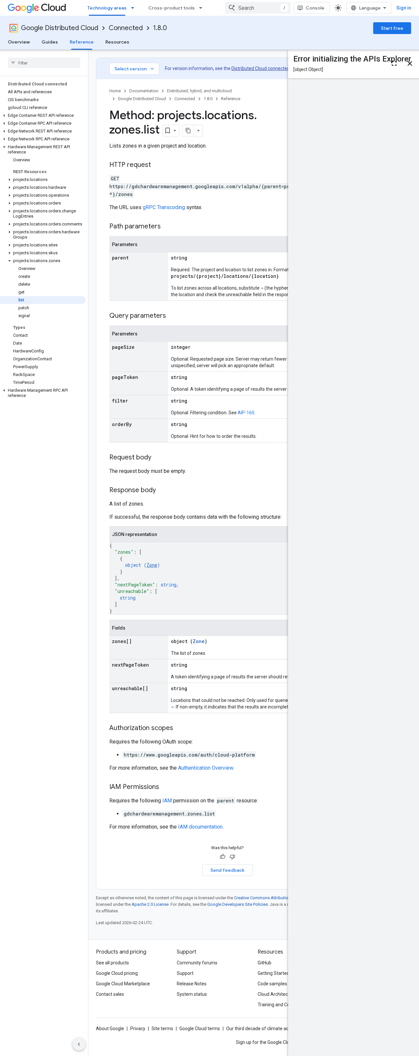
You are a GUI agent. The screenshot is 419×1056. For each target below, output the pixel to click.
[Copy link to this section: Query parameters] (172, 316)
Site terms (162, 1028)
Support (185, 973)
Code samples (272, 983)
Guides (50, 42)
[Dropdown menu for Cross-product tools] (202, 8)
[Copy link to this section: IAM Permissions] (165, 787)
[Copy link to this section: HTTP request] (157, 165)
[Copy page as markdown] (188, 130)
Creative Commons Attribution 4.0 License (273, 897)
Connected (126, 28)
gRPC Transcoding (164, 207)
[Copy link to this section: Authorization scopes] (179, 728)
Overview (19, 42)
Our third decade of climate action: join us (268, 1028)
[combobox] (258, 8)
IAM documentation (200, 827)
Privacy (137, 1028)
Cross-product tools (171, 8)
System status (192, 994)
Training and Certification (283, 1004)
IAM (167, 800)
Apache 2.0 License (150, 904)
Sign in (403, 7)
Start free (392, 28)
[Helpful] (223, 857)
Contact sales (110, 994)
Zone (152, 565)
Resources (117, 42)
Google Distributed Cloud (59, 28)
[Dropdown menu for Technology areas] (134, 8)
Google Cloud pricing (117, 973)
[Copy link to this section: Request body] (157, 458)
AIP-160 (246, 412)
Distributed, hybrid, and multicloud (199, 90)
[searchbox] (44, 63)
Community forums (197, 962)
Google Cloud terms (199, 1028)
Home (115, 90)
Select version (135, 69)
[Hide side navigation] (78, 1044)
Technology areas (107, 8)
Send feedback (227, 870)
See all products (112, 962)
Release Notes (192, 983)
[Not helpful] (232, 857)
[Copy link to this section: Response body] (162, 490)
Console (315, 8)
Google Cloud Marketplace (123, 983)
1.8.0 (160, 28)
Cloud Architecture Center (284, 994)
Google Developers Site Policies (237, 904)
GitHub (264, 962)
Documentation (143, 90)
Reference (82, 42)
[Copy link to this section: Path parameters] (167, 227)
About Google (110, 1028)
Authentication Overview (205, 768)
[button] (42, 115)
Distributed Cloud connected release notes (275, 68)
